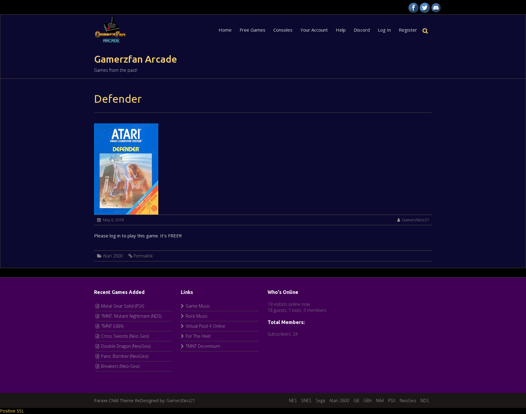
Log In (384, 30)
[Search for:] (426, 29)
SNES (306, 400)
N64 (380, 400)
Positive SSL (12, 411)
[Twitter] (425, 8)
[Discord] (436, 8)
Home (225, 30)
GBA (367, 400)
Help (341, 30)
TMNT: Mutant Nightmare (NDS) (131, 316)
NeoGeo (408, 400)
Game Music (198, 306)
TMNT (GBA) (112, 326)
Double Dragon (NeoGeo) (125, 346)
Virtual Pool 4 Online (205, 326)
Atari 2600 (113, 256)
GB (356, 400)
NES (293, 400)
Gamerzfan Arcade (135, 59)
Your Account (314, 30)
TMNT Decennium (203, 346)
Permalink (143, 256)
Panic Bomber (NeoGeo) (124, 356)
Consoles (283, 30)
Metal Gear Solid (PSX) (122, 306)
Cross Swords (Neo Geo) (125, 336)
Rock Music (197, 316)
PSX (391, 400)
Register (408, 30)
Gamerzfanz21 (415, 220)
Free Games (252, 30)
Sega (320, 400)
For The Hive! (198, 336)
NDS (424, 400)
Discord (362, 30)
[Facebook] (414, 8)
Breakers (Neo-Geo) (120, 366)
